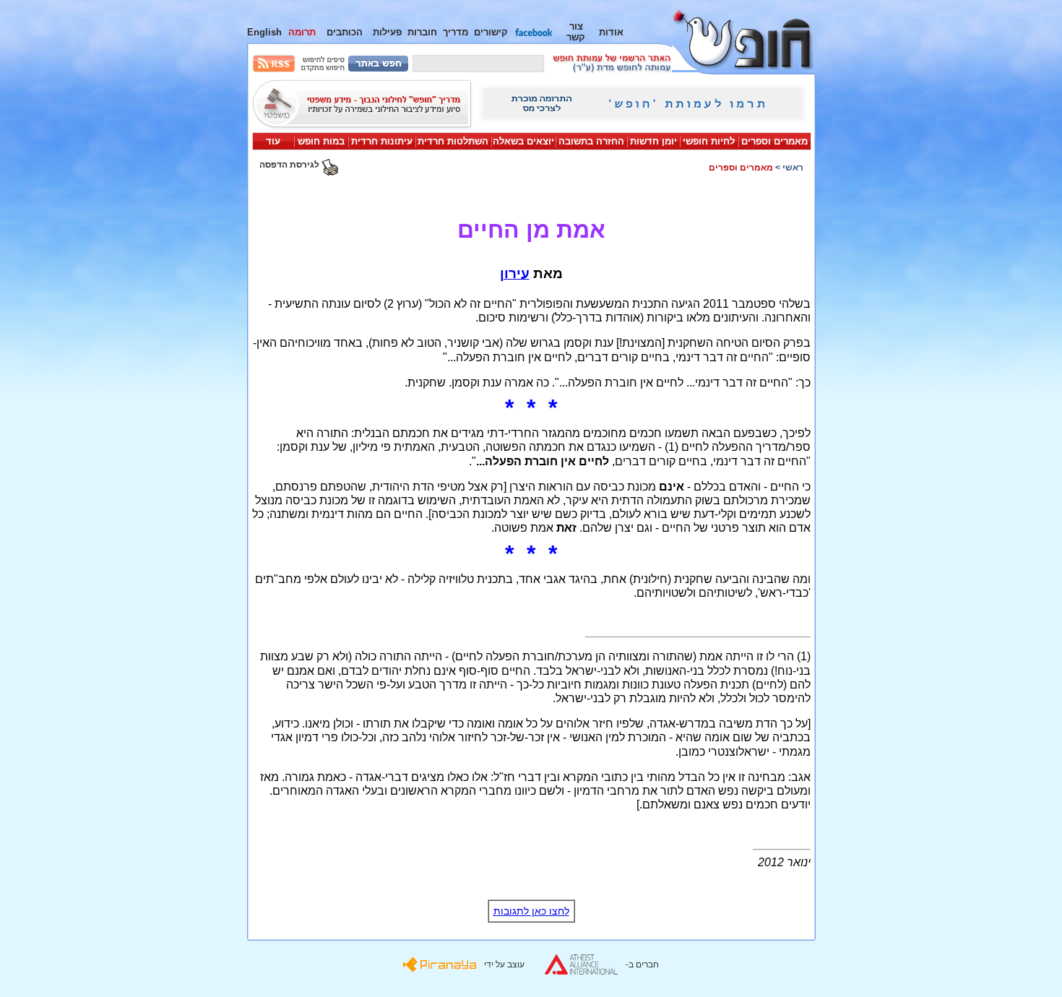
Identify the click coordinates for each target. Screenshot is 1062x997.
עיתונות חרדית (382, 141)
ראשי (792, 168)
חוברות (422, 32)
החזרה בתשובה (591, 141)
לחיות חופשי (709, 141)
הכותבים (345, 32)
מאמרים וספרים (774, 141)
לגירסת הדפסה (290, 165)
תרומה (302, 32)
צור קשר (575, 32)
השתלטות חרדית (453, 141)
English (264, 32)
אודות (611, 32)
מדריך (455, 32)
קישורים (491, 32)
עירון (515, 273)
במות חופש (321, 141)
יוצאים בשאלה (523, 141)
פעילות (387, 32)
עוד (273, 141)
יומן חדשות (653, 141)
